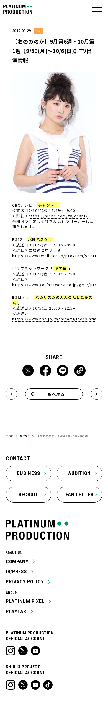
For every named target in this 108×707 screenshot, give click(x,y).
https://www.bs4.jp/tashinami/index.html (55, 318)
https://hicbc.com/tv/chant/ (58, 215)
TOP (9, 436)
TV (38, 30)
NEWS (24, 436)
